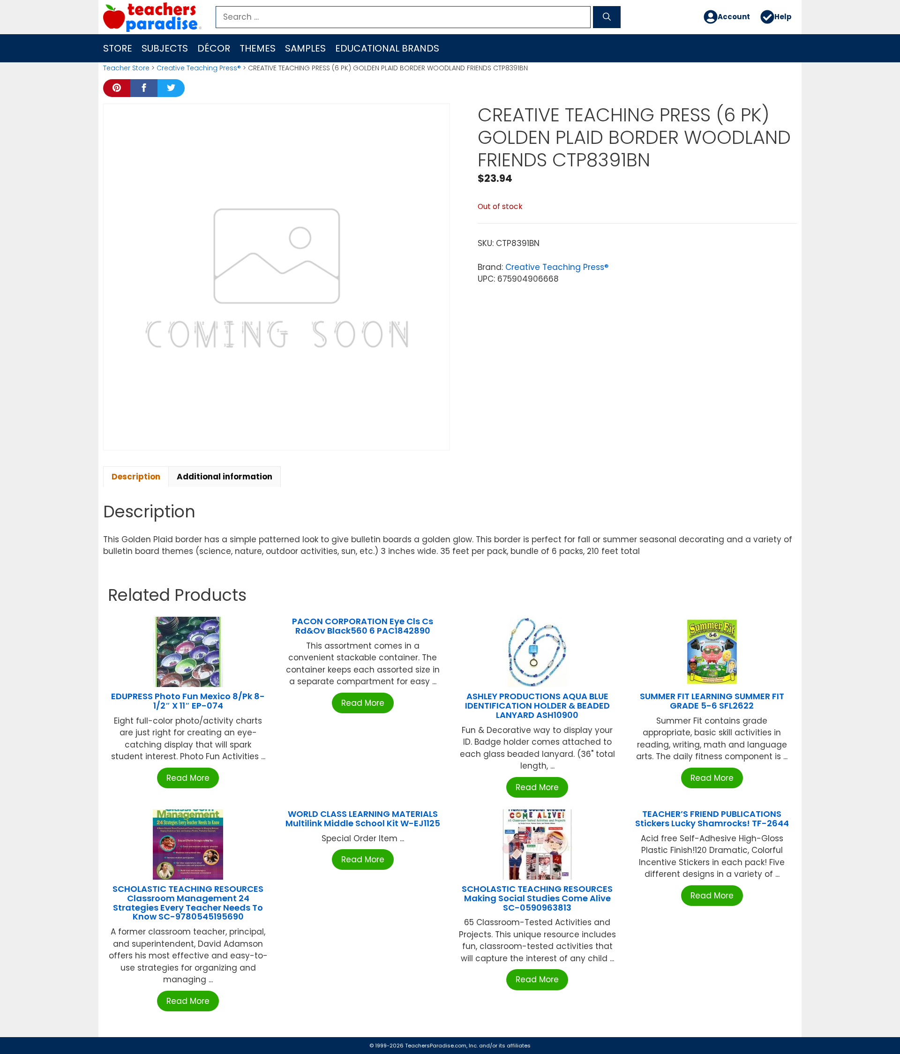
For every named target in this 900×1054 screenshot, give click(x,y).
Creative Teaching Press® (199, 68)
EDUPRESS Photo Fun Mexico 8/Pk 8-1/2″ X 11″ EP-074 (188, 700)
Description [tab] (136, 476)
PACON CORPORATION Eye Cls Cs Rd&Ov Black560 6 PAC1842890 (362, 625)
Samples (305, 48)
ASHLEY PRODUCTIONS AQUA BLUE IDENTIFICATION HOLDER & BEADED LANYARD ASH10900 (537, 705)
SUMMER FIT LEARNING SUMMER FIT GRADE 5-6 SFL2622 (712, 700)
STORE (117, 48)
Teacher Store (126, 68)
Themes (258, 48)
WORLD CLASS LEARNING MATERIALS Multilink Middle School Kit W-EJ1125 (362, 818)
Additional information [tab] (224, 476)
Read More (188, 778)
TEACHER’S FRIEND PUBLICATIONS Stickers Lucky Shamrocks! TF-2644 (712, 818)
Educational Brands (387, 48)
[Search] (607, 17)
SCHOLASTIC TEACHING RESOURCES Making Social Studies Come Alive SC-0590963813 (537, 898)
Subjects (165, 48)
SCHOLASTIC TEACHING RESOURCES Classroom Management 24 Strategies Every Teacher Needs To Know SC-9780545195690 (187, 902)
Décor (213, 48)
